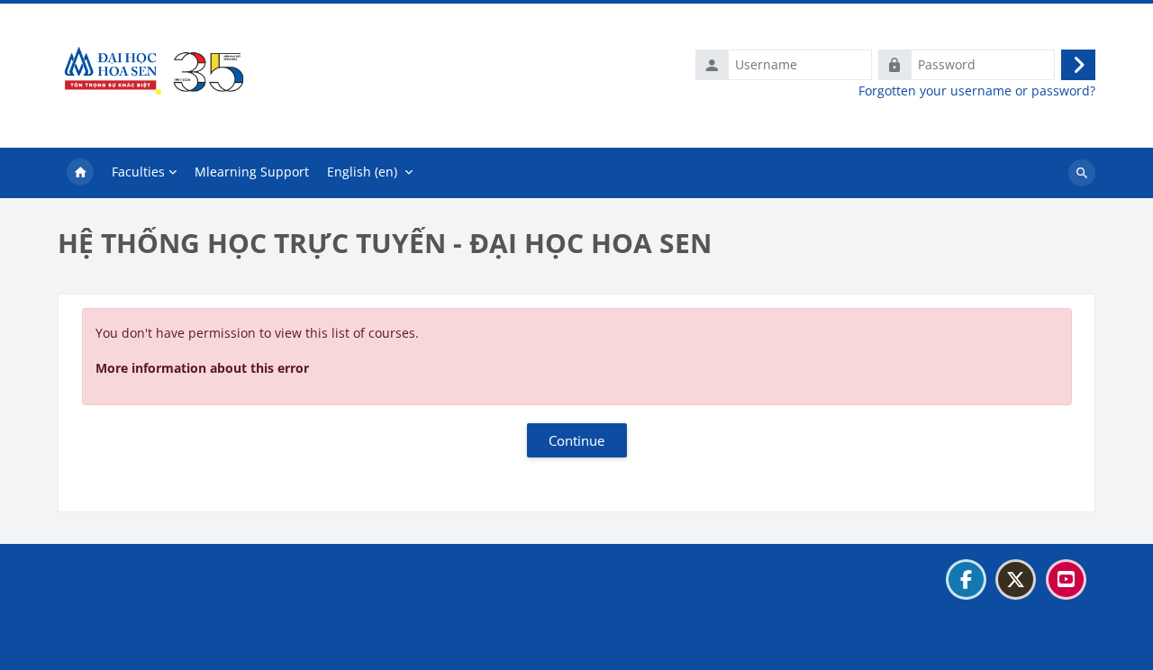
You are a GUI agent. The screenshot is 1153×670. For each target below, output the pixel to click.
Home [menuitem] (80, 173)
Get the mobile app (126, 646)
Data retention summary (141, 623)
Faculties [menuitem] (138, 171)
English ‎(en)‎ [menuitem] (362, 171)
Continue (576, 440)
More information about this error (202, 367)
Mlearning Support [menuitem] (252, 171)
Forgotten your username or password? (976, 91)
